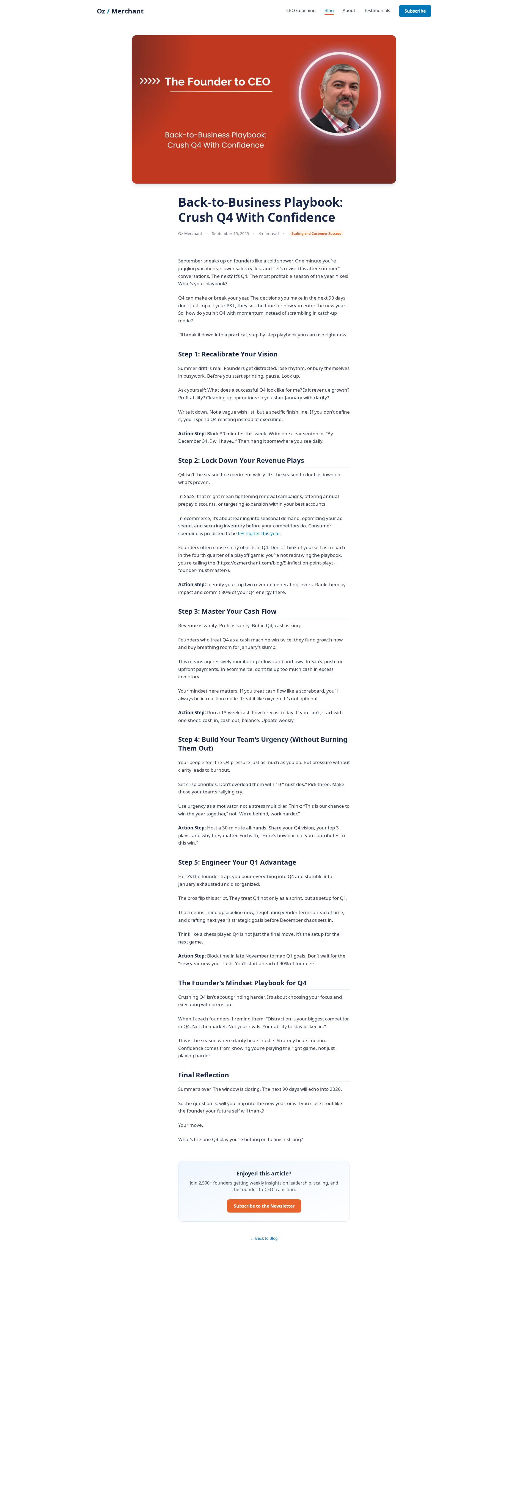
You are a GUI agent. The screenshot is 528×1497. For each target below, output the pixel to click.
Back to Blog (264, 1238)
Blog (329, 10)
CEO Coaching (301, 10)
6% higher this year (259, 533)
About (349, 10)
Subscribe (415, 11)
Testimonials (377, 10)
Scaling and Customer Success (316, 233)
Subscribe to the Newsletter (264, 1206)
